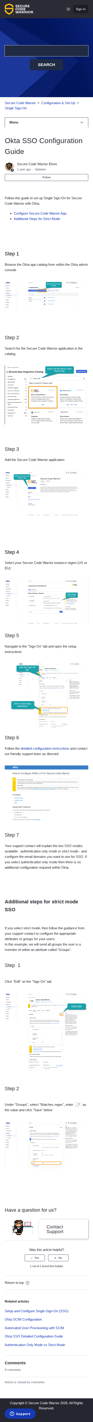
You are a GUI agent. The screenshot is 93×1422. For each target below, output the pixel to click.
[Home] (19, 9)
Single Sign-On (16, 108)
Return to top (15, 1283)
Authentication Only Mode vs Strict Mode (35, 1345)
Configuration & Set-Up (58, 103)
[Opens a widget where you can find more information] (20, 1414)
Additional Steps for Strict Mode (37, 219)
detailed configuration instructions (45, 748)
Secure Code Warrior (20, 103)
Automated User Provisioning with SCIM (34, 1328)
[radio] (35, 1258)
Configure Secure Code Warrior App (40, 213)
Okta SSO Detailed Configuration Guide (34, 1336)
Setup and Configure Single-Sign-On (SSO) (36, 1311)
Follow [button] (46, 177)
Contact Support (54, 1229)
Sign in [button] (81, 9)
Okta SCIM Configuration (23, 1319)
